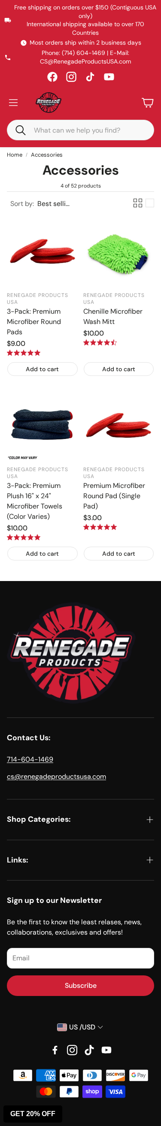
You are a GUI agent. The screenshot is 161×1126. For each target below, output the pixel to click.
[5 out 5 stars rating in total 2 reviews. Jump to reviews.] (100, 527)
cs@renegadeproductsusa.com (56, 776)
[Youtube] (106, 1050)
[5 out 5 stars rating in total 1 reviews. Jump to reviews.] (23, 537)
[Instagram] (71, 77)
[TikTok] (90, 77)
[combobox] (87, 130)
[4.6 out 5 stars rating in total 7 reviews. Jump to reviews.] (100, 342)
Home (14, 154)
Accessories (47, 154)
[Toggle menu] (13, 102)
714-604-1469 (30, 759)
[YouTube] (109, 77)
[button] (16, 129)
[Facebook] (52, 77)
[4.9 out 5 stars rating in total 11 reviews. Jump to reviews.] (23, 353)
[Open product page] (42, 251)
